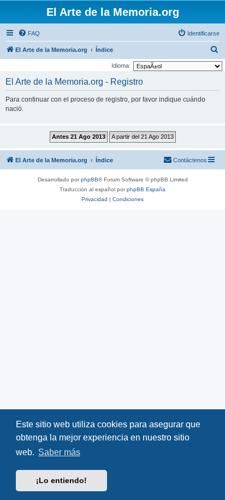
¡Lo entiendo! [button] (61, 480)
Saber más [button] (59, 452)
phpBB (89, 180)
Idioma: (121, 65)
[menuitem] (29, 33)
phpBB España (146, 189)
